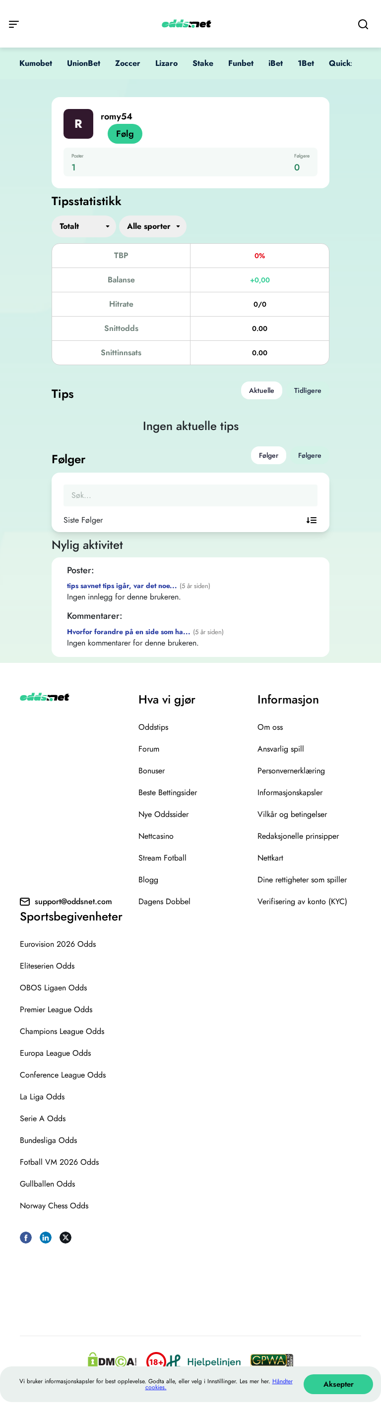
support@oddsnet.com (73, 901)
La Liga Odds (42, 1096)
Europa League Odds (55, 1053)
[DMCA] (112, 1362)
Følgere (309, 455)
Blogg (148, 879)
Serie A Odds (42, 1118)
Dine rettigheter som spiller (302, 879)
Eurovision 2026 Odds (58, 944)
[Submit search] (363, 24)
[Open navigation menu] (14, 23)
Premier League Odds (56, 1009)
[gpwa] (272, 1362)
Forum (148, 749)
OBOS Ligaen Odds (53, 987)
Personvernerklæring (291, 770)
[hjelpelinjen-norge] (203, 1361)
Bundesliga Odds (48, 1140)
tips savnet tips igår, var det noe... (122, 586)
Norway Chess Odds (54, 1205)
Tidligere (307, 390)
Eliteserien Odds (47, 966)
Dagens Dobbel (164, 901)
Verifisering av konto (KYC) (302, 901)
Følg (125, 133)
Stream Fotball (162, 858)
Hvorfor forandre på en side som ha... (128, 632)
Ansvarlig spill (280, 749)
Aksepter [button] (338, 1384)
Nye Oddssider (163, 814)
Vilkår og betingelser (292, 814)
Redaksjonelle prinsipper (298, 836)
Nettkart (270, 858)
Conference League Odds (63, 1075)
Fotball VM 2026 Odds (59, 1162)
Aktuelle (261, 390)
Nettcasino (156, 836)
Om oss (270, 727)
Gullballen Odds (47, 1184)
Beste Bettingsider (167, 792)
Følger (268, 455)
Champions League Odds (62, 1031)
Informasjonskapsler (289, 792)
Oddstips (153, 727)
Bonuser (151, 770)
